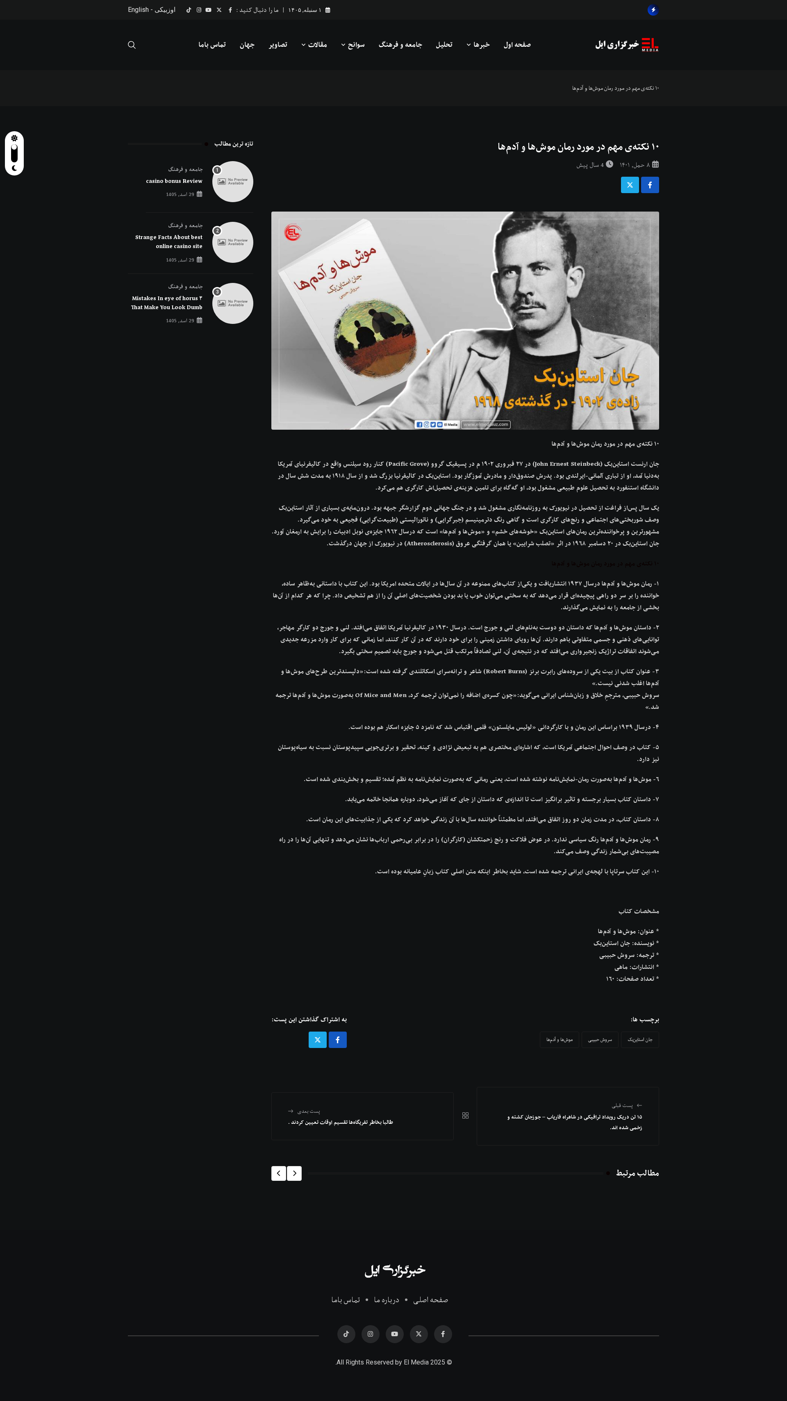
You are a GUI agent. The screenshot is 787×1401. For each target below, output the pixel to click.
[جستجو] (132, 45)
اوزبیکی (165, 10)
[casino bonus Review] (232, 181)
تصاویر (277, 44)
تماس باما (212, 44)
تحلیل (444, 44)
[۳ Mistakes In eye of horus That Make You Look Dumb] (232, 303)
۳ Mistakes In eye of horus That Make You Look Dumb (166, 303)
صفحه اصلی (430, 1300)
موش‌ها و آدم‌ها (559, 1039)
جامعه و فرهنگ (400, 44)
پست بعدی (309, 1111)
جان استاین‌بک (640, 1039)
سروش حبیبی (600, 1039)
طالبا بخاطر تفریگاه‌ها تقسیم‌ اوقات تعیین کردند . (340, 1122)
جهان (247, 44)
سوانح (356, 44)
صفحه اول (517, 44)
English (138, 10)
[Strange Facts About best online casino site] (232, 242)
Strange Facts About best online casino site (168, 242)
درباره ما (386, 1300)
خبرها (481, 44)
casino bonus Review (174, 181)
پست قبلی (622, 1105)
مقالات (317, 44)
